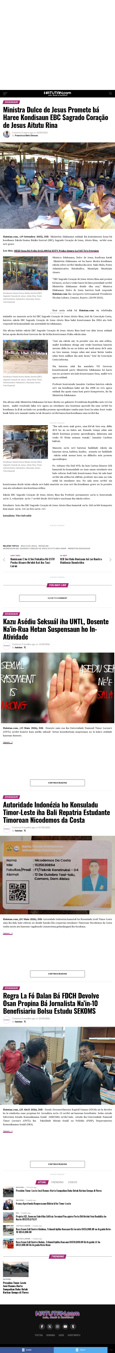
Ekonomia (50, 1335)
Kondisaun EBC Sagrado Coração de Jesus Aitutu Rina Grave (35, 549)
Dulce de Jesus (29, 546)
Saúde (61, 1335)
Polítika (39, 1335)
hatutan (18, 647)
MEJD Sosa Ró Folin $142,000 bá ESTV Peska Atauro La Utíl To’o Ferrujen (56, 250)
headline (44, 546)
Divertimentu (74, 1335)
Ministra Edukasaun (79, 549)
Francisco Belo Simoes (26, 135)
